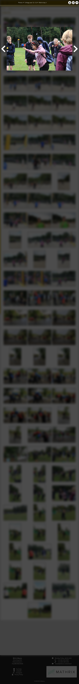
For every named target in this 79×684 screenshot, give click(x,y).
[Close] (76, 2)
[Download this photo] (69, 2)
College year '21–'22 (31, 2)
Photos (20, 2)
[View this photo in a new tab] (73, 2)
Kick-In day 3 (42, 2)
